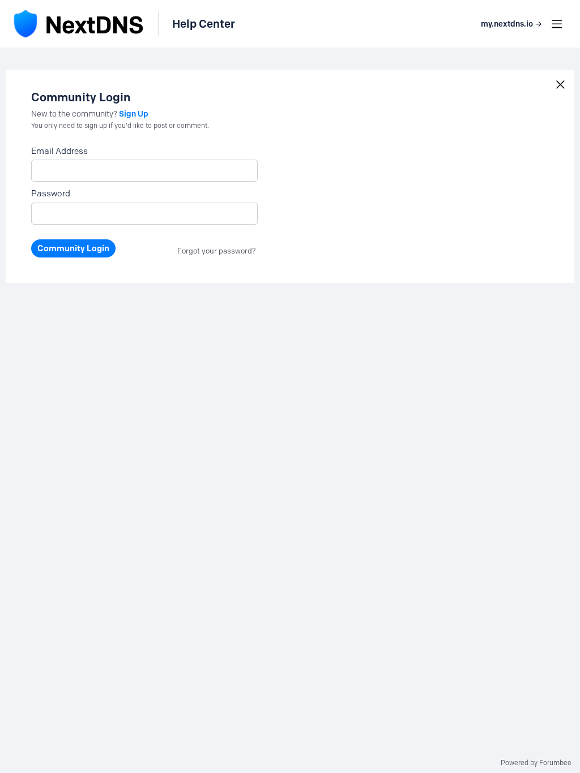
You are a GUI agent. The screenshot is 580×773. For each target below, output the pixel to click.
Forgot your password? (216, 250)
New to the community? (75, 114)
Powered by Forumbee (536, 763)
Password (50, 193)
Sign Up (133, 114)
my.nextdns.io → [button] (511, 24)
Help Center (203, 24)
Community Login (73, 248)
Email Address (59, 151)
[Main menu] (557, 24)
